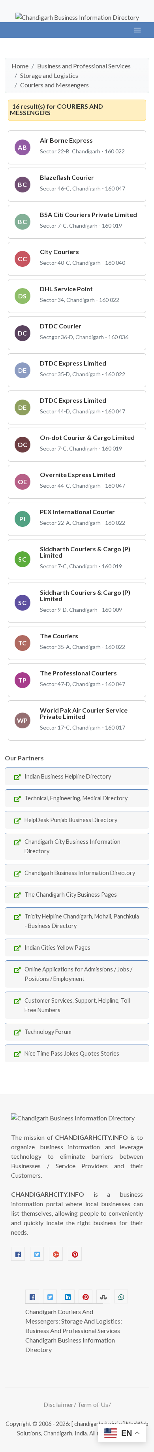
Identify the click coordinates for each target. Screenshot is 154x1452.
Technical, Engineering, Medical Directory (76, 798)
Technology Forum (47, 1031)
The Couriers (59, 635)
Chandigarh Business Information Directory (79, 872)
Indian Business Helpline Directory (67, 776)
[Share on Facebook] (32, 1296)
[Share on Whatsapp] (121, 1296)
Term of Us (93, 1404)
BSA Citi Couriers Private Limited (88, 214)
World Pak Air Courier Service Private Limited (84, 713)
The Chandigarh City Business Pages (70, 894)
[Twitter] (37, 1254)
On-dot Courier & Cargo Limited (87, 437)
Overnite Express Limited (77, 474)
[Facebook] (18, 1254)
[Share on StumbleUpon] (103, 1296)
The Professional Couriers (78, 673)
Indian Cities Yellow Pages (57, 947)
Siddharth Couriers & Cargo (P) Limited (85, 552)
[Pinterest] (75, 1254)
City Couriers (59, 251)
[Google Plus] (56, 1254)
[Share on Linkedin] (68, 1296)
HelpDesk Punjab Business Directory (70, 820)
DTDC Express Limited (73, 363)
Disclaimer (58, 1404)
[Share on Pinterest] (85, 1296)
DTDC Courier (60, 326)
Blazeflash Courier (67, 177)
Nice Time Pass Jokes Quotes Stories (71, 1053)
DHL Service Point (66, 288)
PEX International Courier (77, 511)
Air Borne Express (66, 140)
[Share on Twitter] (50, 1296)
